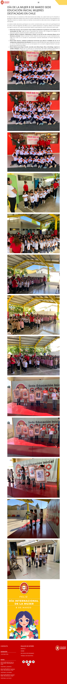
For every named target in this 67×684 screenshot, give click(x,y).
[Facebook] (28, 664)
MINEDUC (23, 648)
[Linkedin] (33, 661)
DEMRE (22, 651)
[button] (38, 2)
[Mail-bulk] (23, 661)
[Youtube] (27, 661)
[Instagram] (30, 661)
